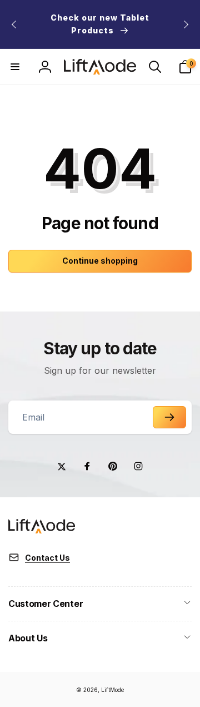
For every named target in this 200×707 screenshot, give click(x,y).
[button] (15, 67)
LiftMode (112, 689)
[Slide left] (14, 24)
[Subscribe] (169, 417)
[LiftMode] (41, 530)
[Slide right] (185, 24)
